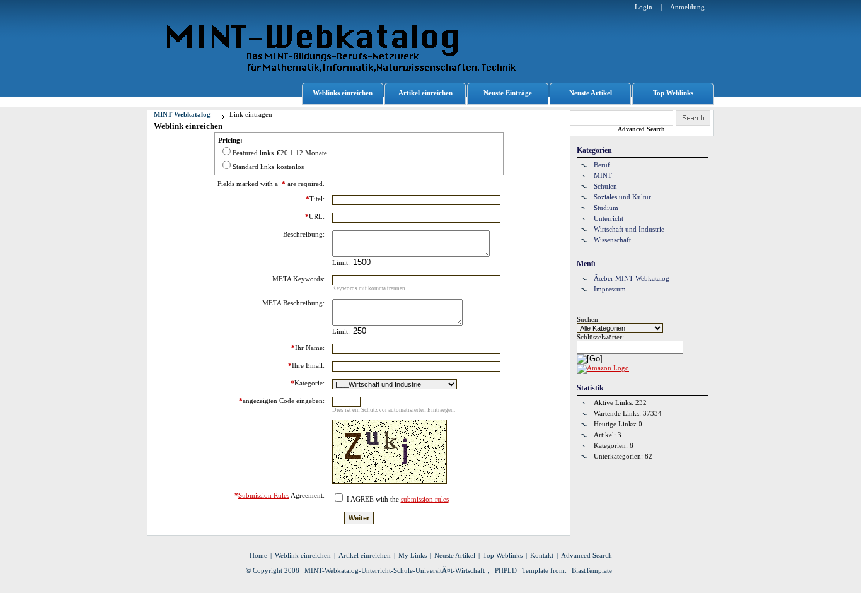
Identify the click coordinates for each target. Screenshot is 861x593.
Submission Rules (263, 495)
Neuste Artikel (590, 93)
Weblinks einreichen (343, 93)
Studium (606, 207)
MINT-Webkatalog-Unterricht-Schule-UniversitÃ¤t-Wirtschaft (394, 570)
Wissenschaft (612, 240)
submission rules (425, 499)
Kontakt (541, 555)
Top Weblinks (673, 93)
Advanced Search (641, 129)
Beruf (602, 164)
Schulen (605, 186)
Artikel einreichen (425, 93)
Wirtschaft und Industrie (629, 229)
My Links (412, 555)
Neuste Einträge (507, 93)
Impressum (610, 289)
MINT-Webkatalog (182, 114)
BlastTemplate (592, 570)
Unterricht (608, 218)
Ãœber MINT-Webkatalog (631, 278)
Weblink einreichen (303, 555)
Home (258, 555)
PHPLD (506, 570)
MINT (603, 175)
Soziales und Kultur (622, 197)
